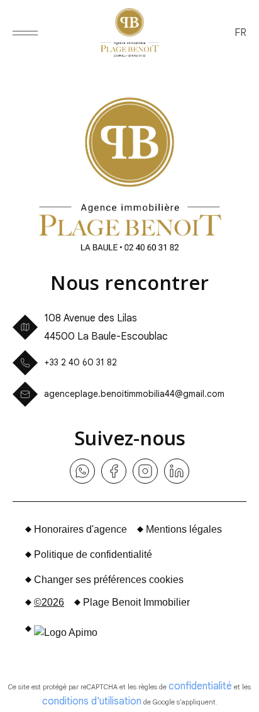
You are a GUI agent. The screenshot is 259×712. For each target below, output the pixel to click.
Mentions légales (184, 529)
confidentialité (200, 686)
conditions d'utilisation (91, 701)
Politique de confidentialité (93, 554)
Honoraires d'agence (80, 529)
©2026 (49, 602)
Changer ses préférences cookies (109, 579)
